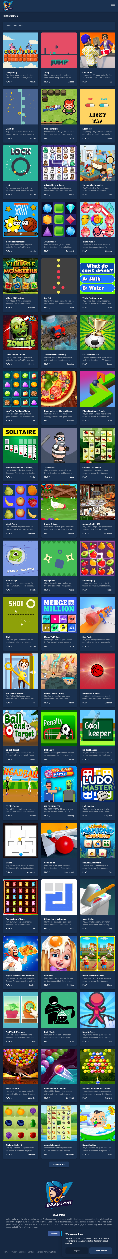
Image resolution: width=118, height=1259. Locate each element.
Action (71, 703)
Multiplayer (108, 816)
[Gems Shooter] (20, 1066)
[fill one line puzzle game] (59, 897)
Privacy (13, 1252)
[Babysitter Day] (97, 1123)
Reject (77, 1250)
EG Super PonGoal (90, 355)
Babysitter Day (89, 1145)
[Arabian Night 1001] (97, 502)
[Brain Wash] (59, 1010)
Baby (110, 1154)
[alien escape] (20, 558)
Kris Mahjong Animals (54, 185)
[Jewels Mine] (59, 220)
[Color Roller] (59, 841)
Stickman (108, 703)
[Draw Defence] (97, 1010)
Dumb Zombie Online (15, 355)
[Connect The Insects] (97, 445)
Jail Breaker (49, 467)
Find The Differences (15, 1032)
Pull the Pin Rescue (14, 693)
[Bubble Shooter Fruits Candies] (97, 1066)
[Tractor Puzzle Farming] (59, 332)
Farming (70, 364)
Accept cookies (100, 1250)
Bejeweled (70, 251)
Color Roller (49, 863)
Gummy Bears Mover (15, 919)
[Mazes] (20, 841)
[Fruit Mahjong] (97, 558)
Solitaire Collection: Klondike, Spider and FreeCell (29, 467)
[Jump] (59, 50)
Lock (8, 185)
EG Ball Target (12, 750)
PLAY (8, 82)
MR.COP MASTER (52, 806)
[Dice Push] (97, 615)
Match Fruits (11, 524)
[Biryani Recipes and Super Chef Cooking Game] (20, 953)
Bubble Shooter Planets (55, 1088)
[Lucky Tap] (97, 107)
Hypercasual (30, 872)
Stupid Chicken (51, 524)
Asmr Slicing (88, 919)
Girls (110, 195)
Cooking (70, 421)
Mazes (9, 863)
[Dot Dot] (59, 276)
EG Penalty (49, 750)
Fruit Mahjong (88, 580)
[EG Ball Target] (20, 728)
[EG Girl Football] (20, 784)
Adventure (70, 533)
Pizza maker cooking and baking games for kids (65, 411)
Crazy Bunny (11, 72)
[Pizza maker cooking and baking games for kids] (59, 389)
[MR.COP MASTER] (59, 784)
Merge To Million (52, 637)
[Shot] (20, 615)
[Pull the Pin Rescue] (20, 671)
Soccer (109, 364)
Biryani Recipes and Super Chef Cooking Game (27, 976)
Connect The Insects (91, 467)
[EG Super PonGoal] (97, 332)
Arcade (32, 82)
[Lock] (20, 163)
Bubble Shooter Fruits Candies (96, 1088)
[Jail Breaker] (59, 445)
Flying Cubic (49, 580)
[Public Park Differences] (97, 953)
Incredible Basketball (15, 242)
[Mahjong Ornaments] (97, 841)
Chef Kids (48, 976)
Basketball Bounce (91, 693)
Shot (8, 637)
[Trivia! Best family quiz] (97, 276)
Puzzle (32, 138)
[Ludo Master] (97, 784)
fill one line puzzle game (55, 919)
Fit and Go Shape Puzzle (93, 411)
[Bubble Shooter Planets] (59, 1066)
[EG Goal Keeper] (97, 728)
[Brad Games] (6, 6)
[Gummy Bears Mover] (20, 897)
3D (111, 82)
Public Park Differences (93, 976)
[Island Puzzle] (97, 220)
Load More (59, 1164)
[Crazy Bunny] (20, 50)
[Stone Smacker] (59, 107)
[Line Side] (20, 107)
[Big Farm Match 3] (20, 1123)
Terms (6, 1252)
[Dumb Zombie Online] (20, 332)
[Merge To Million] (59, 615)
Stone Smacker (51, 129)
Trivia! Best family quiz (92, 298)
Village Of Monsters (15, 298)
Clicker (71, 308)
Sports (33, 251)
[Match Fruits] (20, 502)
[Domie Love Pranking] (59, 671)
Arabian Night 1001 (91, 524)
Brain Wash (49, 1032)
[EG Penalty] (59, 728)
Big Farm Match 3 (14, 1145)
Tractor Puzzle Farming (55, 355)
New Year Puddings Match (18, 411)
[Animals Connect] (59, 1123)
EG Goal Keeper (89, 750)
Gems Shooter (12, 1088)
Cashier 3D (87, 72)
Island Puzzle (88, 242)
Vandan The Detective (92, 185)
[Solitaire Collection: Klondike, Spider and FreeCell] (20, 445)
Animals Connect (52, 1145)
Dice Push (87, 637)
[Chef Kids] (59, 953)
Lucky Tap (87, 129)
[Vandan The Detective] (97, 163)
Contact (31, 1252)
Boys (72, 477)
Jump (46, 72)
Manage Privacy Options (46, 1252)
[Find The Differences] (20, 1010)
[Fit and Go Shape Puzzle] (97, 389)
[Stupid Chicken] (59, 502)
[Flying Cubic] (59, 558)
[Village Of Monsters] (20, 276)
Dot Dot (47, 298)
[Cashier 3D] (97, 50)
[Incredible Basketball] (20, 220)
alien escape (11, 580)
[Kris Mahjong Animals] (59, 163)
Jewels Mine (50, 242)
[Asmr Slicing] (97, 897)
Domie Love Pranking (54, 693)
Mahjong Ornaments (91, 863)
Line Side (10, 129)
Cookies (22, 1252)
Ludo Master (88, 806)
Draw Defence (88, 1032)
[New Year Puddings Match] (20, 389)
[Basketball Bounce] (97, 671)
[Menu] (113, 6)
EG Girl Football (13, 806)
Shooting (31, 364)
